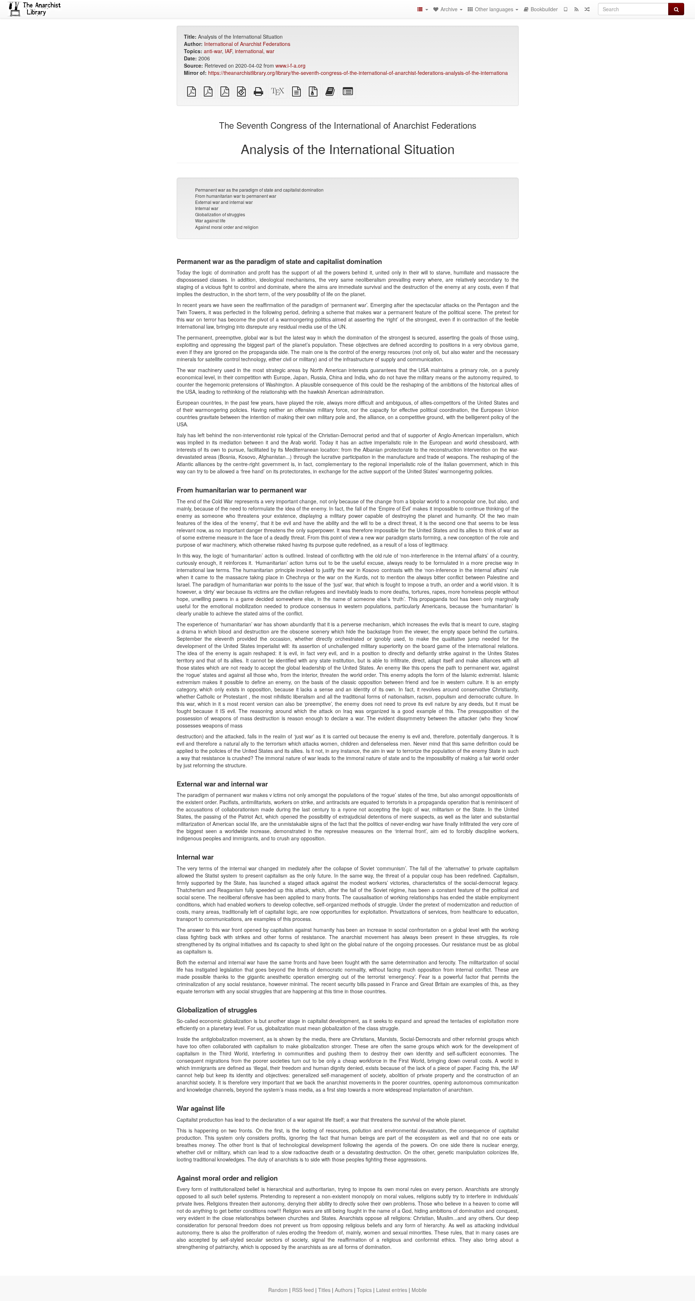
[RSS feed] (576, 9)
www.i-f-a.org (290, 65)
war (270, 51)
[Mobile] (565, 9)
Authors (344, 1289)
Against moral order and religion (226, 227)
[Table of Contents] (422, 9)
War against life (210, 220)
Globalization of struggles (220, 214)
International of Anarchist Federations (247, 43)
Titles (324, 1289)
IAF (228, 51)
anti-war (213, 51)
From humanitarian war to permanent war (235, 196)
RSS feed (303, 1289)
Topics (364, 1289)
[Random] (587, 9)
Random (278, 1289)
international (249, 51)
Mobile (419, 1289)
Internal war (206, 208)
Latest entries (391, 1289)
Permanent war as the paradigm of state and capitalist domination (259, 190)
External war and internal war (224, 202)
